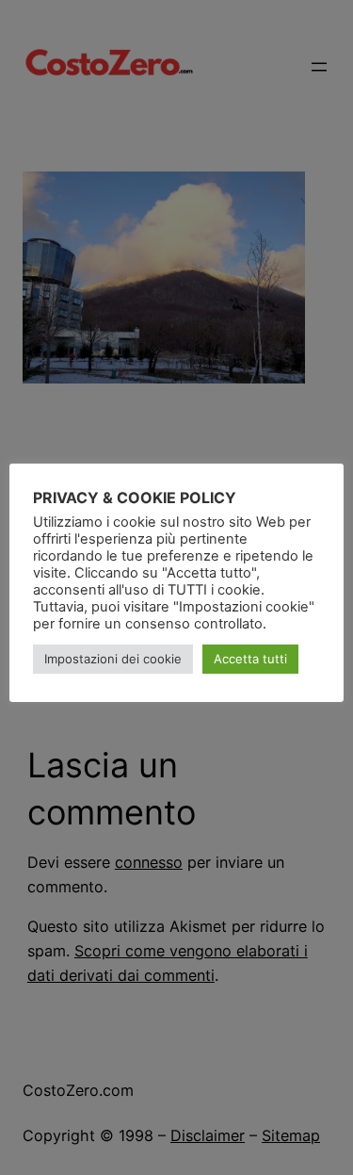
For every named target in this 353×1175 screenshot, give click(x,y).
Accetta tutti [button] (250, 658)
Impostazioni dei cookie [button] (113, 658)
